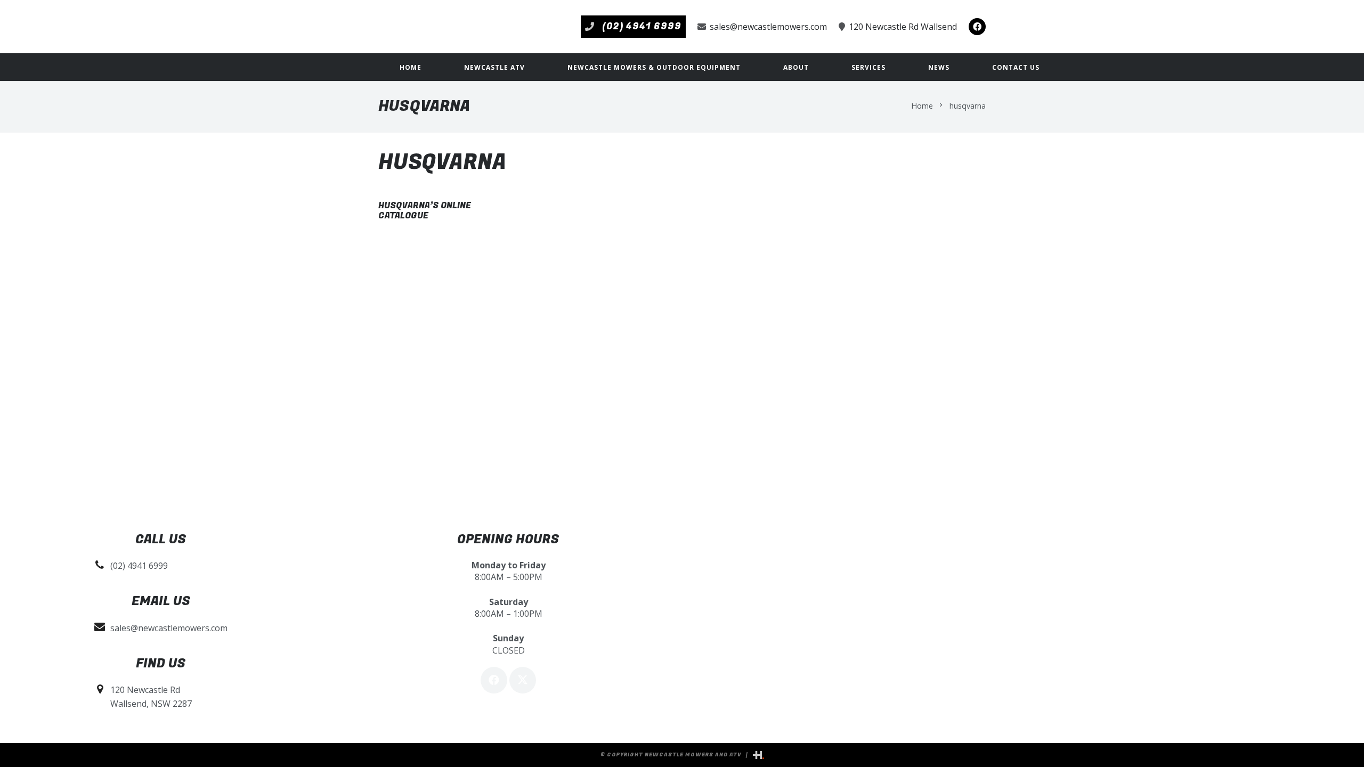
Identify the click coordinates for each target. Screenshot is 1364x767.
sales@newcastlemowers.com (169, 628)
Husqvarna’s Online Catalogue (424, 210)
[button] (532, 67)
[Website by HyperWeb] (758, 754)
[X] (522, 680)
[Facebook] (977, 26)
